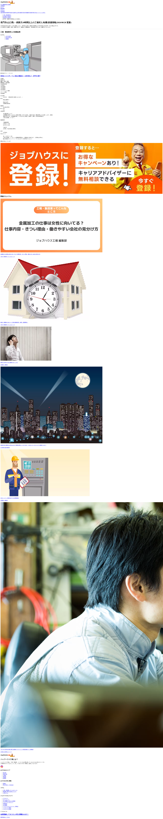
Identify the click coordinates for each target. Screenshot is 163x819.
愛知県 (4, 776)
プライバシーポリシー (8, 802)
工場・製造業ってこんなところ (10, 790)
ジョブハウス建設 (7, 807)
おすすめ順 (8, 36)
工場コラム (5, 792)
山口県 (17, 12)
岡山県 (10, 12)
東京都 (4, 772)
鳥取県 (4, 12)
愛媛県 (27, 12)
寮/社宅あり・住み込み (8, 784)
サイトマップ (6, 799)
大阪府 (4, 775)
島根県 (7, 12)
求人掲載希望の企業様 (6, 4)
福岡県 (4, 778)
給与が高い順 (9, 37)
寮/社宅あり (35, 12)
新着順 (7, 38)
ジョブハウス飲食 (7, 809)
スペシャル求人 (41, 12)
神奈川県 (5, 774)
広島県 (14, 12)
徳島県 (20, 12)
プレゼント (5, 798)
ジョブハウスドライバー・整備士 (10, 806)
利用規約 (5, 803)
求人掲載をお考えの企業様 (9, 801)
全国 (2, 12)
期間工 (4, 783)
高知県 (30, 12)
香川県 (24, 12)
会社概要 (5, 805)
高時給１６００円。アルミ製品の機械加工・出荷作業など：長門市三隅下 (20, 76)
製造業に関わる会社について (9, 791)
